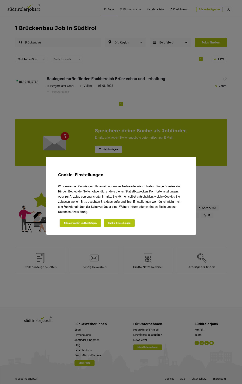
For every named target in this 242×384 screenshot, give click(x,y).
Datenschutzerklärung (72, 212)
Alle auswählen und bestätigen (80, 223)
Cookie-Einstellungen (119, 223)
